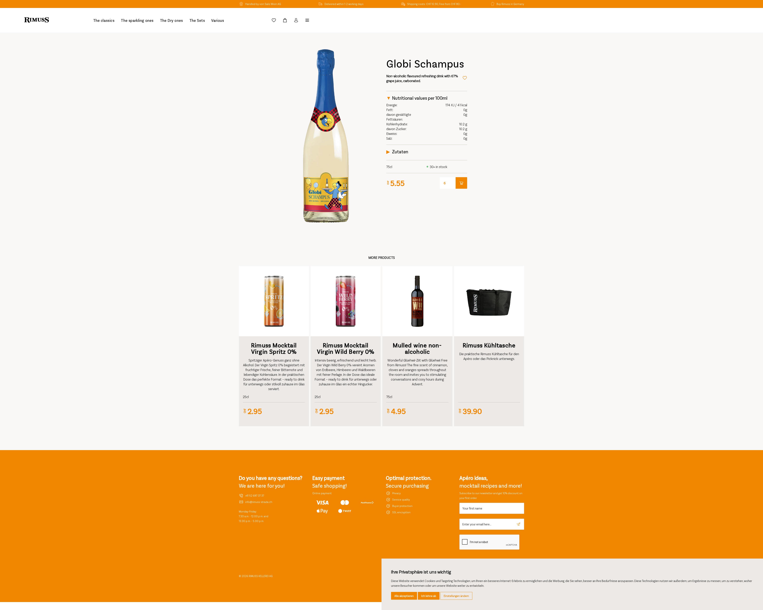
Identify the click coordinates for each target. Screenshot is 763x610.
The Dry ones (171, 20)
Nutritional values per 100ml (419, 98)
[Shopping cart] (284, 20)
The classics (104, 20)
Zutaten (400, 151)
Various (217, 20)
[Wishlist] (273, 20)
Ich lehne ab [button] (428, 595)
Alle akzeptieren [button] (404, 595)
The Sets (197, 20)
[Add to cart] (461, 183)
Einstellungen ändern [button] (456, 595)
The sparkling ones (137, 20)
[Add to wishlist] (464, 77)
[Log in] (296, 20)
